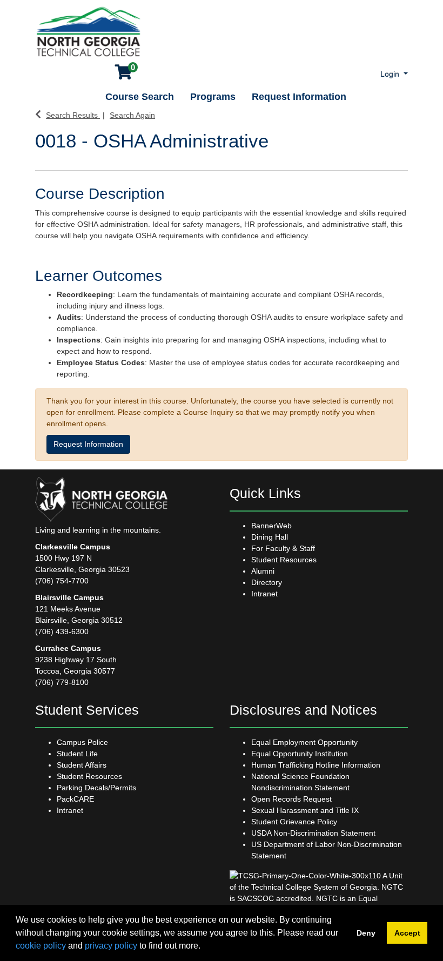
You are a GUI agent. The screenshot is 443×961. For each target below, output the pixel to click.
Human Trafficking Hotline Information (315, 765)
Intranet (264, 593)
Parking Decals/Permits (96, 787)
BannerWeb (271, 525)
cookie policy (41, 945)
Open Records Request (291, 799)
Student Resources (284, 559)
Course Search (139, 96)
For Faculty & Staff (283, 548)
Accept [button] (407, 933)
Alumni (262, 571)
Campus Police (82, 742)
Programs (213, 96)
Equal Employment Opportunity (304, 742)
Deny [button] (366, 933)
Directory (266, 582)
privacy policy (111, 945)
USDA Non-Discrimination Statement (313, 833)
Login (390, 74)
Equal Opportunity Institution (299, 753)
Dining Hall (269, 537)
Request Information (299, 96)
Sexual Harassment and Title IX (305, 810)
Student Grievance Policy (294, 821)
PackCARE (75, 799)
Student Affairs (81, 765)
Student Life (77, 753)
